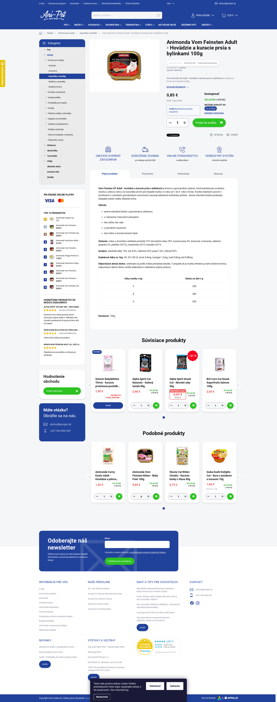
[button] (164, 417)
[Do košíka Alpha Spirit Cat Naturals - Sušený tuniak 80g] (156, 405)
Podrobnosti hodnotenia (207, 63)
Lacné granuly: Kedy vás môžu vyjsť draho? (156, 612)
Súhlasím (175, 686)
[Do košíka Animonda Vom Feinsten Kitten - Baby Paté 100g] (156, 496)
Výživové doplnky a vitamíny (60, 135)
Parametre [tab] (147, 173)
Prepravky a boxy (55, 140)
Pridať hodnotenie (54, 391)
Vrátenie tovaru (90, 3)
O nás (41, 3)
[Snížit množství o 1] (134, 405)
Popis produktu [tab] (110, 173)
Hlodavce (51, 145)
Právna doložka (132, 3)
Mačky (50, 55)
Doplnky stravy (55, 87)
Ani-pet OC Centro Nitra (98, 604)
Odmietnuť (155, 686)
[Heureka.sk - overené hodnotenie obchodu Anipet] (158, 646)
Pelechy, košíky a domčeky (59, 113)
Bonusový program (57, 3)
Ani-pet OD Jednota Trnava (100, 599)
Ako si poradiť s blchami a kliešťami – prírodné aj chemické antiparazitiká (158, 605)
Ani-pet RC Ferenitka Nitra (99, 609)
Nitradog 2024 (94, 652)
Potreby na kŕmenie (56, 92)
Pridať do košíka (206, 122)
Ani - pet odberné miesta (98, 588)
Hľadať (158, 15)
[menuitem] (67, 25)
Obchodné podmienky (111, 3)
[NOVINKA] (108, 363)
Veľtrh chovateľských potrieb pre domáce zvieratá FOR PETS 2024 (106, 668)
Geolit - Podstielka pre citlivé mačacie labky (58, 657)
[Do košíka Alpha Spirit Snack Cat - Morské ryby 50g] (193, 405)
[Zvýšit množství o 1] (148, 405)
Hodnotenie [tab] (184, 173)
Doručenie (74, 3)
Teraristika (52, 156)
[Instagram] (197, 602)
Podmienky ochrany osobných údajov (56, 616)
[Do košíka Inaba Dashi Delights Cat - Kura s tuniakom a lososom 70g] (230, 496)
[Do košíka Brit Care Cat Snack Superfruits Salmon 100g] (230, 405)
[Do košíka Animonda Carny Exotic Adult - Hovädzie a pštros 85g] (119, 496)
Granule (52, 65)
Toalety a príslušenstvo (58, 124)
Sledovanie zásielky (47, 630)
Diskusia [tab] (218, 173)
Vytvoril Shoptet (208, 698)
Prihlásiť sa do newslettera (119, 561)
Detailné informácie (176, 87)
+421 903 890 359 (60, 430)
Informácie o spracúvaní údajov (53, 625)
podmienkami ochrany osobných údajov (148, 552)
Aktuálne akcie (54, 166)
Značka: (174, 70)
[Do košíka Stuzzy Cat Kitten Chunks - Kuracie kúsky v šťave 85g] (193, 496)
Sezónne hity (53, 172)
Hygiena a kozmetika (57, 119)
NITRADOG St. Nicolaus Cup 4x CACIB (105, 662)
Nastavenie (102, 697)
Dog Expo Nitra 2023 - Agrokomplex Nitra (106, 647)
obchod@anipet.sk (60, 424)
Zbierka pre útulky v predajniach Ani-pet (56, 647)
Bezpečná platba (46, 621)
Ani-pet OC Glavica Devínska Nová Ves (105, 594)
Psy (48, 50)
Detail (108, 405)
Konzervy (53, 71)
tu (127, 690)
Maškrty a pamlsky (57, 81)
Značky (50, 177)
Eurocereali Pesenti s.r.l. (98, 657)
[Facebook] (192, 602)
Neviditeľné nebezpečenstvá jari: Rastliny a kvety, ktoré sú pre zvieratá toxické (155, 590)
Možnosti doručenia (214, 113)
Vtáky (49, 161)
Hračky (51, 108)
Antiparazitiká (54, 97)
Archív (142, 627)
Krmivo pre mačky (56, 60)
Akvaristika (52, 150)
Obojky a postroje (55, 129)
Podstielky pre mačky (57, 103)
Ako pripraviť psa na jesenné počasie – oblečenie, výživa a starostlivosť (154, 619)
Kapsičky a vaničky (57, 76)
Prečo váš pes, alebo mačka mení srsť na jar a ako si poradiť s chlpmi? (157, 597)
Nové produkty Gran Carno (51, 652)
